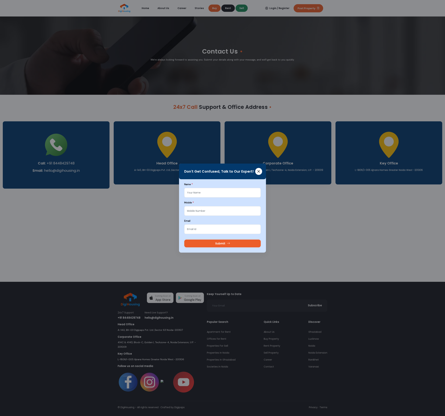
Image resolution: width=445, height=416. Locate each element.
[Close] (258, 171)
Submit (220, 243)
